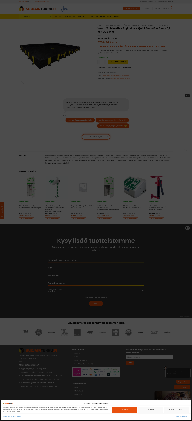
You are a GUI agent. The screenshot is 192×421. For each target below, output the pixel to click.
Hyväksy (124, 410)
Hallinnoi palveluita (181, 416)
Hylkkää (150, 410)
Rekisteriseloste (17, 416)
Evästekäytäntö (7, 416)
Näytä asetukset (176, 410)
